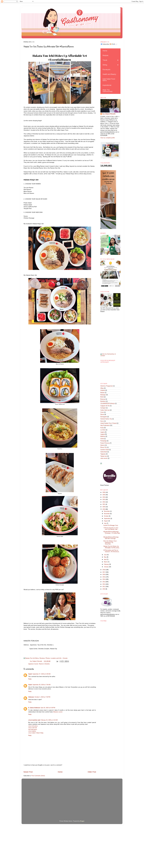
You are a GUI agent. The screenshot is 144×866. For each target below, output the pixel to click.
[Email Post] (57, 661)
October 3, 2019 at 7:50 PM (42, 697)
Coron (102, 412)
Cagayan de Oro (105, 405)
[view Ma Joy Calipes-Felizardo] (110, 355)
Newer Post (28, 772)
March (106, 562)
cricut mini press (33, 726)
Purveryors (106, 69)
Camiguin (103, 408)
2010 (104, 589)
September (107, 518)
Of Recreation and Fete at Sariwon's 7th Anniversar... (111, 551)
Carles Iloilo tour (105, 410)
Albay (102, 388)
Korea (102, 427)
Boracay (102, 399)
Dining (105, 65)
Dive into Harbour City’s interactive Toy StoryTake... (110, 542)
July (105, 523)
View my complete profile (107, 137)
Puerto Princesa (105, 443)
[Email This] (61, 661)
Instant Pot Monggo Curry (110, 525)
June (105, 554)
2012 (104, 584)
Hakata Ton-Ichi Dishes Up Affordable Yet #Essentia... (111, 547)
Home (60, 772)
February (106, 564)
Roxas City (103, 447)
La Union (102, 430)
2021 (104, 504)
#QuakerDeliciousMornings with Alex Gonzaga (111, 537)
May (105, 557)
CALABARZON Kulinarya (107, 403)
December (107, 511)
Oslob (102, 438)
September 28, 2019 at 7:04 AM (41, 684)
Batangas (103, 394)
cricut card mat (32, 727)
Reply (30, 679)
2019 (104, 509)
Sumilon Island (104, 449)
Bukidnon (103, 401)
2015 (104, 577)
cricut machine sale (34, 720)
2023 (104, 499)
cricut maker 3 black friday (35, 733)
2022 (104, 502)
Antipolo (102, 390)
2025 (104, 494)
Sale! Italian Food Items (109, 79)
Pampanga (103, 441)
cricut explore (32, 731)
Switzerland (103, 452)
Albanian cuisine (57, 712)
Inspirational (107, 85)
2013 (104, 581)
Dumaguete (103, 416)
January (106, 566)
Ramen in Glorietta (44, 664)
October (106, 516)
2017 (104, 572)
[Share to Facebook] (66, 661)
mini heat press (32, 729)
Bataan (102, 392)
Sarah (30, 674)
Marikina (102, 436)
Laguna (102, 432)
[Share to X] (64, 661)
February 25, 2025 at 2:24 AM (49, 720)
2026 (104, 492)
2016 (104, 574)
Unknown (31, 697)
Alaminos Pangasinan (106, 386)
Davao (102, 414)
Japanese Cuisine (33, 664)
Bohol (102, 397)
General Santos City (106, 419)
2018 (104, 569)
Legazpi (102, 434)
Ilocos (102, 421)
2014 (104, 579)
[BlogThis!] (62, 661)
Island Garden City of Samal (108, 423)
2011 (104, 586)
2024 (104, 497)
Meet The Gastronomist (107, 90)
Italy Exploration (105, 425)
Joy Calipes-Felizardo (108, 114)
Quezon (102, 445)
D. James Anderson (34, 707)
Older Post (92, 772)
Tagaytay (103, 454)
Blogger (82, 821)
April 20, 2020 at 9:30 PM (48, 707)
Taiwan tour (103, 456)
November (107, 513)
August (106, 521)
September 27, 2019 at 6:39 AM (41, 674)
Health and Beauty (109, 74)
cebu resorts (103, 458)
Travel (105, 60)
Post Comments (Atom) (38, 775)
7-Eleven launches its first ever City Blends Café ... (111, 528)
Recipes (105, 55)
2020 (104, 506)
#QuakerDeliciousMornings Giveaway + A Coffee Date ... (111, 533)
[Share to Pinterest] (68, 661)
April (105, 559)
